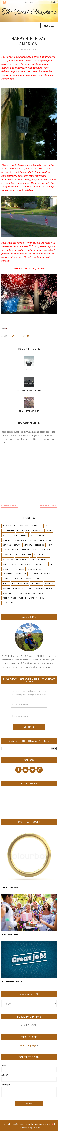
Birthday (28, 545)
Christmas (37, 526)
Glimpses (7, 579)
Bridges (14, 564)
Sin (27, 530)
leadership (8, 603)
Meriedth (49, 583)
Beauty (17, 545)
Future (33, 540)
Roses (49, 588)
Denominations (35, 569)
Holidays (7, 540)
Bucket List (41, 564)
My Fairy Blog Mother (29, 1127)
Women (22, 598)
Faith (32, 535)
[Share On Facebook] (18, 336)
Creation (24, 526)
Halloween (26, 579)
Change (14, 535)
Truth (49, 530)
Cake (52, 564)
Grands (15, 550)
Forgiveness (8, 530)
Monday (6, 588)
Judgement (36, 583)
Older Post (47, 505)
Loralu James (18, 1124)
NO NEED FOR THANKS (11, 981)
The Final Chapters (29, 12)
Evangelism (8, 574)
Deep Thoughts (10, 526)
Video (41, 593)
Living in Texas (29, 550)
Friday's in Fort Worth (40, 574)
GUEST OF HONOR (9, 934)
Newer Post (11, 505)
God (16, 579)
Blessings (39, 545)
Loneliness (45, 540)
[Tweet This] (12, 336)
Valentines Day (41, 555)
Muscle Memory (36, 588)
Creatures (19, 569)
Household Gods (20, 583)
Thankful (7, 555)
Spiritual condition (25, 593)
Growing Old (22, 559)
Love (47, 526)
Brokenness (26, 564)
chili (42, 598)
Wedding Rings (9, 598)
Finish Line (21, 574)
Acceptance (43, 559)
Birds (5, 564)
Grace (20, 530)
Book (5, 535)
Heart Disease (41, 579)
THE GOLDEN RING (10, 887)
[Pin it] (28, 336)
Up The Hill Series (23, 555)
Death (50, 545)
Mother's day (19, 588)
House (6, 583)
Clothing (7, 569)
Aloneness (8, 559)
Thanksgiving (20, 540)
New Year (7, 545)
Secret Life (8, 593)
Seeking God (45, 550)
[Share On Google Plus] (23, 336)
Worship (33, 598)
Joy (33, 559)
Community (37, 530)
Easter (6, 550)
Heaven (41, 535)
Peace (23, 535)
